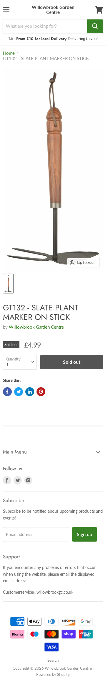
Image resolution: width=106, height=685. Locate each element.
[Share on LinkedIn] (29, 391)
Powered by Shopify (53, 674)
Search (53, 660)
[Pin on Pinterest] (41, 391)
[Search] (95, 26)
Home (9, 53)
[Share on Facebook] (7, 391)
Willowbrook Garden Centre (36, 327)
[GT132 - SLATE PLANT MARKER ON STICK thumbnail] (8, 283)
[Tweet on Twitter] (18, 391)
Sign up (84, 534)
